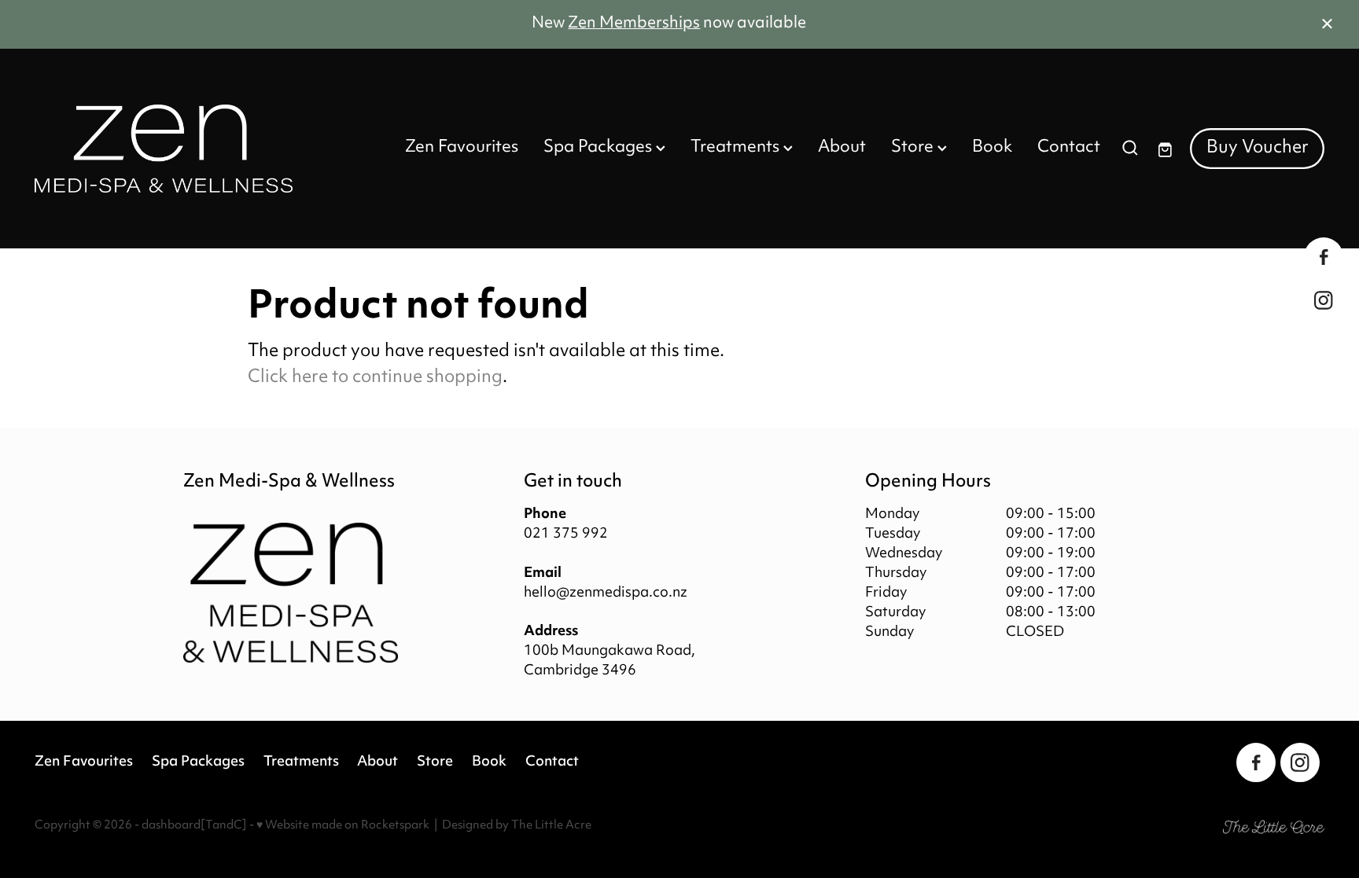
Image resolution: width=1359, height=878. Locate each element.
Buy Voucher (1257, 148)
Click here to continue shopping (375, 377)
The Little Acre (551, 826)
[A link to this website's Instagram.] (1323, 300)
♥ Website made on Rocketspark (342, 826)
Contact (1068, 147)
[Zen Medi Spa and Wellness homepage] (164, 148)
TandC (223, 826)
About (842, 147)
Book (992, 147)
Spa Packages (599, 147)
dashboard (171, 826)
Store (914, 147)
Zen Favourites (461, 147)
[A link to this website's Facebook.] (1323, 257)
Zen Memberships (634, 24)
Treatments (737, 147)
